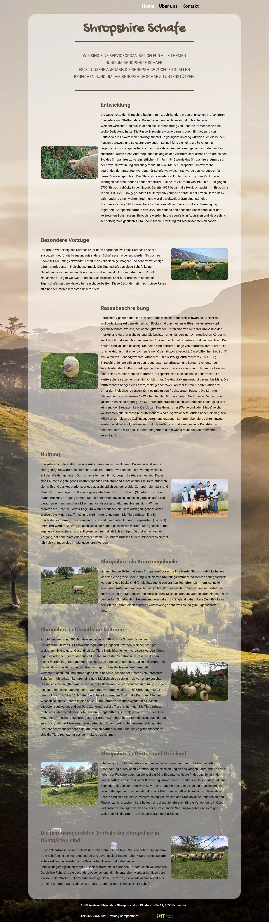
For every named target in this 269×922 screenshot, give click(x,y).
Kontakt (190, 6)
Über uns (168, 6)
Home (148, 6)
